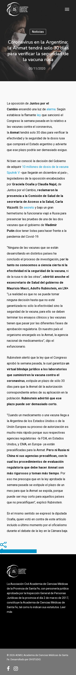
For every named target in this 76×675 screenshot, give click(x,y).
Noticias (38, 32)
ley (39, 115)
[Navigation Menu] (67, 9)
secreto (29, 207)
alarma (51, 109)
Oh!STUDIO (35, 659)
